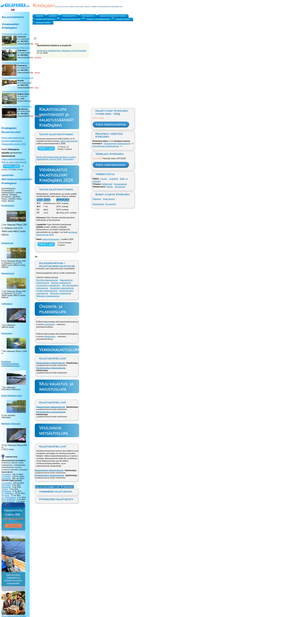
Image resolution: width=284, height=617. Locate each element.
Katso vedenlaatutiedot (111, 164)
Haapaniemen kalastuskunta (50, 363)
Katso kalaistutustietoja (111, 124)
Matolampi (6, 491)
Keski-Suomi (109, 199)
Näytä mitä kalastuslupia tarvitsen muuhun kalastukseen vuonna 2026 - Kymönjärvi (56, 158)
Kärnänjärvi (120, 186)
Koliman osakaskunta (61, 282)
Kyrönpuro (6, 333)
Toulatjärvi (6, 474)
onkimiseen (49, 324)
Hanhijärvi (6, 485)
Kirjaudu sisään (43, 23)
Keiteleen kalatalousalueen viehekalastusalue (10, 363)
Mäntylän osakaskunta (60, 293)
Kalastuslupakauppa (71, 19)
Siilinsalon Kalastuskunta (47, 296)
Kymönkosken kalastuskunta (51, 368)
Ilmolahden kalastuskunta (62, 288)
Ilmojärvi (5, 495)
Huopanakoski (120, 184)
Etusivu (52, 16)
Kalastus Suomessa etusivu (112, 16)
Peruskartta (110, 204)
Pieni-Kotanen (8, 501)
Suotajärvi (6, 478)
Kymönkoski (7, 205)
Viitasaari (96, 199)
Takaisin (39, 16)
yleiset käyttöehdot (45, 19)
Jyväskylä (113, 178)
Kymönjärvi (6, 483)
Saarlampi (6, 487)
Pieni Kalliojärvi (8, 499)
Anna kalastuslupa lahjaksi (13, 616)
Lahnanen (6, 476)
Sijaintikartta (98, 204)
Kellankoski (107, 184)
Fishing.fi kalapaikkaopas (98, 19)
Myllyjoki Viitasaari (10, 423)
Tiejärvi (4, 489)
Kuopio (103, 178)
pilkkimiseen (50, 336)
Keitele (109, 186)
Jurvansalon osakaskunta (48, 285)
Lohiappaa (6, 303)
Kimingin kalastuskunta (47, 280)
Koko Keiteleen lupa (11, 395)
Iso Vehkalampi (8, 497)
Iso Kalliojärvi (7, 493)
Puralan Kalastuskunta (46, 290)
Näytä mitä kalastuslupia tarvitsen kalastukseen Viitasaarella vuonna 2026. (13, 141)
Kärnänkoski (7, 273)
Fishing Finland (123, 19)
